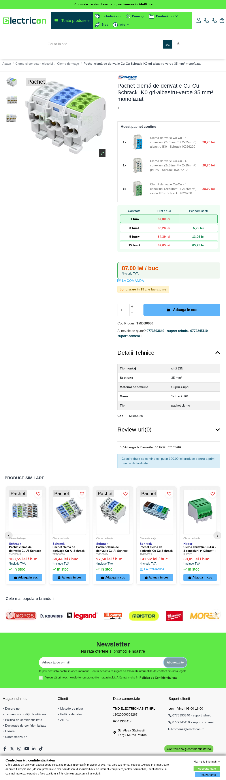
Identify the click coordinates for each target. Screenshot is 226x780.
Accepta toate (207, 768)
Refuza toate (208, 774)
